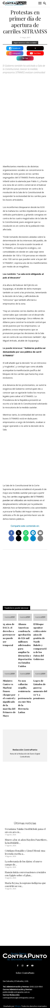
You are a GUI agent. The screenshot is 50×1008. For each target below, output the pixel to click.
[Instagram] (22, 965)
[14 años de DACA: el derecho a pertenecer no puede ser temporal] (10, 617)
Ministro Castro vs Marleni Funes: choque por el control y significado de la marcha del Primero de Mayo (9, 698)
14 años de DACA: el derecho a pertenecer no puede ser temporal (9, 635)
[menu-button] (40, 3)
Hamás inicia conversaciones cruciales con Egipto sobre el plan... (25, 874)
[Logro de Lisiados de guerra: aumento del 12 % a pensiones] (40, 673)
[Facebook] (17, 965)
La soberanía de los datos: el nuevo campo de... (23, 863)
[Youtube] (32, 965)
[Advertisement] (25, 135)
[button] (44, 3)
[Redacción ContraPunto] (25, 739)
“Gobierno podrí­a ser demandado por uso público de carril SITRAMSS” (24, 352)
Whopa (18, 1006)
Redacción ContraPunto (25, 749)
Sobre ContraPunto (25, 973)
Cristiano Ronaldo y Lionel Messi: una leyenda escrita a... (25, 852)
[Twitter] (27, 965)
